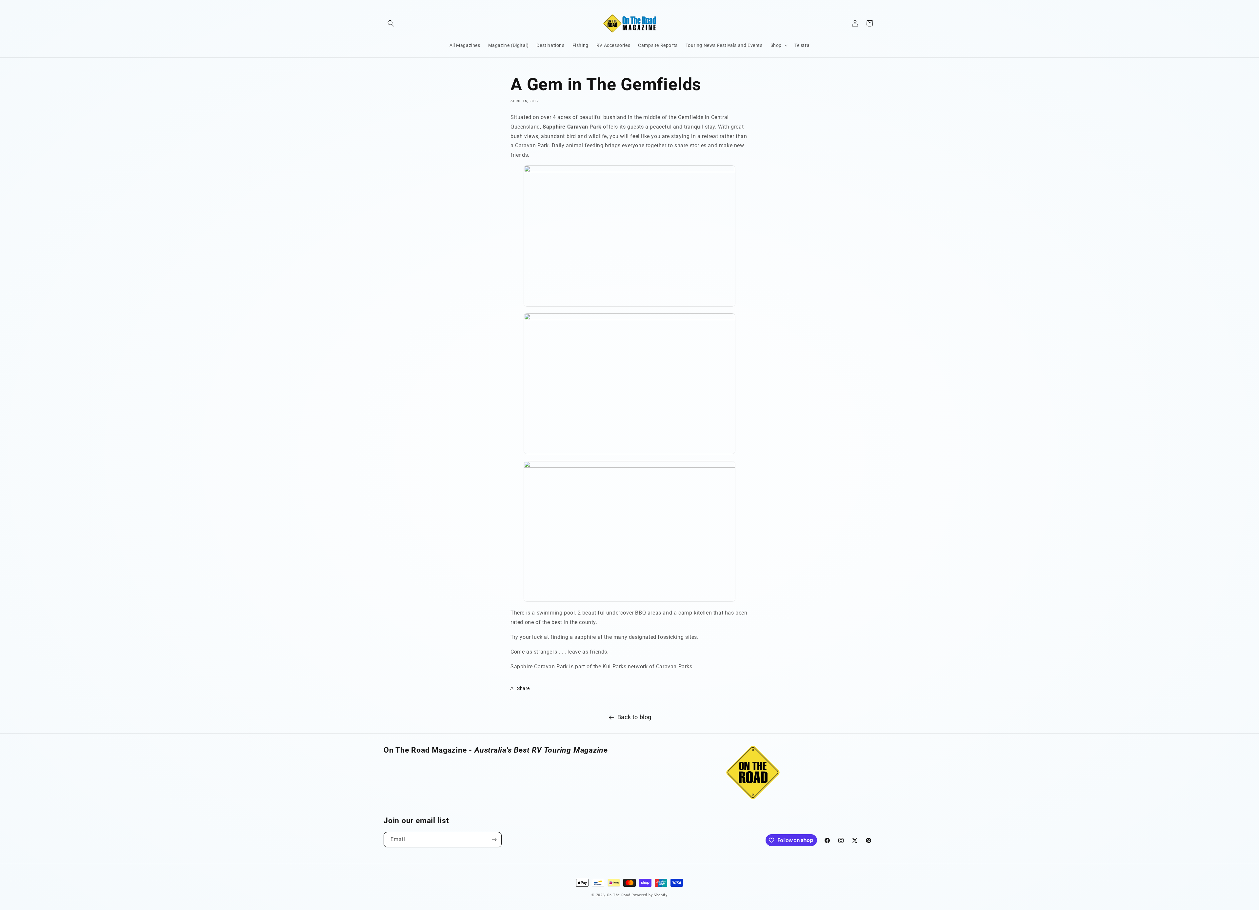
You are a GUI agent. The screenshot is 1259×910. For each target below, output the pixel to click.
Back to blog (634, 717)
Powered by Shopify (649, 895)
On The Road (618, 895)
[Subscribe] (494, 839)
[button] (391, 23)
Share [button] (523, 688)
